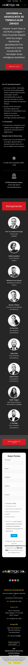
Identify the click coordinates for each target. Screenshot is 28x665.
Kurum (6, 468)
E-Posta (7, 495)
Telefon (7, 486)
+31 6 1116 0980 (15, 636)
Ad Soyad (7, 460)
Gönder (14, 535)
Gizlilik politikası (17, 662)
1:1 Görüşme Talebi (10, 503)
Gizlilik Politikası (14, 653)
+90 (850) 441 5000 (15, 601)
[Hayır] (26, 660)
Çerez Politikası (14, 655)
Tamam (9, 662)
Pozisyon (7, 477)
